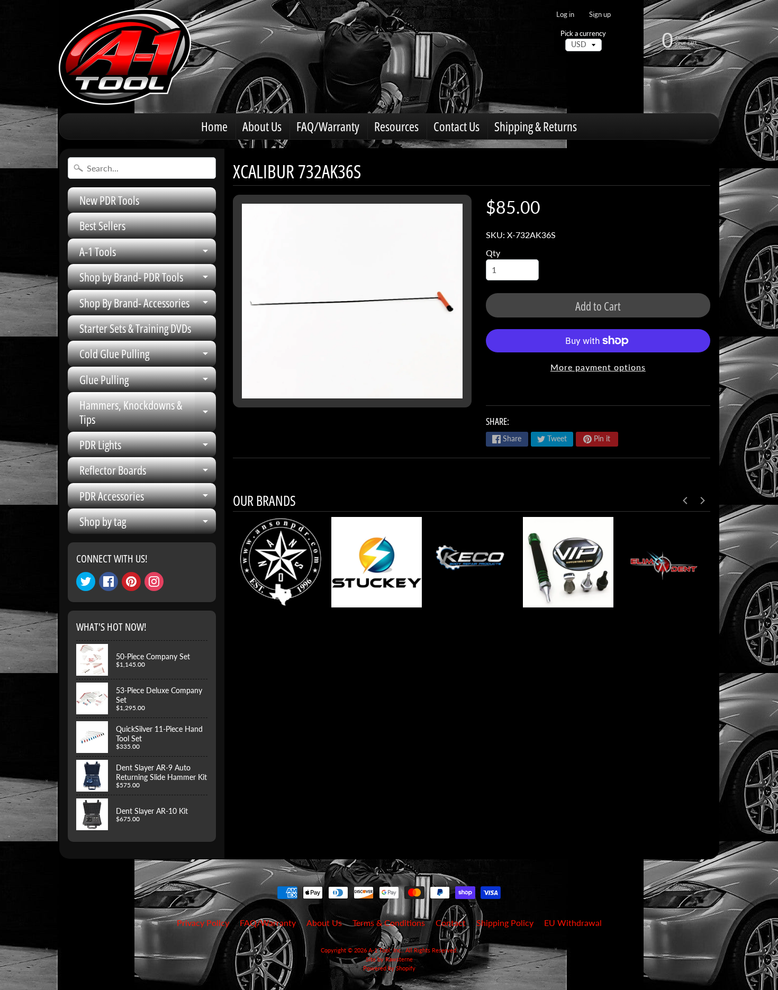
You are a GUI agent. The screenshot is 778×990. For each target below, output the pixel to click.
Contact (451, 923)
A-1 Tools (147, 253)
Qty (493, 253)
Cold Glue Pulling (147, 356)
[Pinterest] (131, 581)
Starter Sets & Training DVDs (135, 328)
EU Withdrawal (573, 923)
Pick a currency (583, 34)
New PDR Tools (109, 200)
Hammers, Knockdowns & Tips (147, 412)
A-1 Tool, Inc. (385, 950)
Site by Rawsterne (389, 959)
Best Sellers (102, 225)
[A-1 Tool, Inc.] (125, 56)
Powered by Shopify (389, 968)
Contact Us (456, 126)
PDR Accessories (147, 498)
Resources (396, 126)
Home (214, 126)
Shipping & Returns (535, 126)
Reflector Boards (147, 472)
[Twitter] (85, 581)
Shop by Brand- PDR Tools (147, 279)
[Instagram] (154, 581)
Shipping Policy (504, 923)
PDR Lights (147, 447)
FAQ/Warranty (327, 126)
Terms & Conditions (388, 923)
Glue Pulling (147, 381)
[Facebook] (108, 581)
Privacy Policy (203, 923)
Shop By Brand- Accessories (147, 305)
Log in (565, 14)
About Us (262, 126)
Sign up (600, 14)
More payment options (598, 367)
